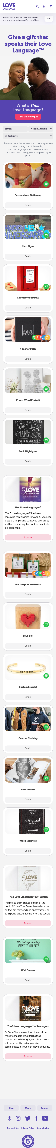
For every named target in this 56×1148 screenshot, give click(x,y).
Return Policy (43, 1128)
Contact (44, 1108)
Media (28, 1108)
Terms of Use (13, 1128)
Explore (28, 537)
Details (28, 205)
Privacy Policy (27, 1128)
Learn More (34, 20)
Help (11, 1108)
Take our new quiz (28, 116)
